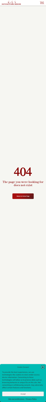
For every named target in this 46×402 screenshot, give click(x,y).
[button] (43, 367)
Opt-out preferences (16, 399)
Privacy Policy (31, 399)
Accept (23, 394)
